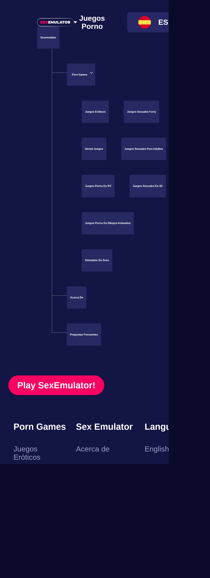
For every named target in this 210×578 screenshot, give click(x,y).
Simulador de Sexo (98, 334)
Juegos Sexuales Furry (145, 111)
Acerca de (77, 371)
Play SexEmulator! (59, 459)
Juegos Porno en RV (98, 223)
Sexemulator (49, 37)
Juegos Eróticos (96, 111)
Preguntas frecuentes (86, 408)
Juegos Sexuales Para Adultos (106, 186)
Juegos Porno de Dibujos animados (110, 297)
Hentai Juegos (95, 148)
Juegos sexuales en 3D (101, 260)
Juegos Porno (92, 22)
